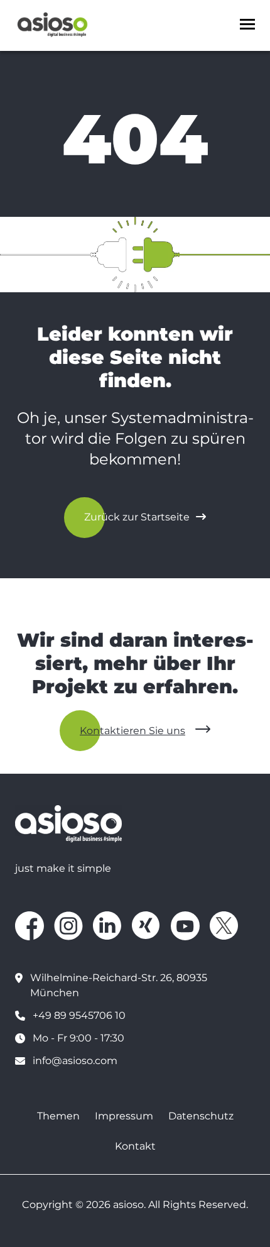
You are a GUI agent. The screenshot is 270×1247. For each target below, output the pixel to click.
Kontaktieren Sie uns (132, 731)
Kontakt (135, 1146)
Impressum (124, 1116)
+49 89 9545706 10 (79, 1015)
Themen (58, 1116)
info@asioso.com (75, 1061)
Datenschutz (201, 1116)
